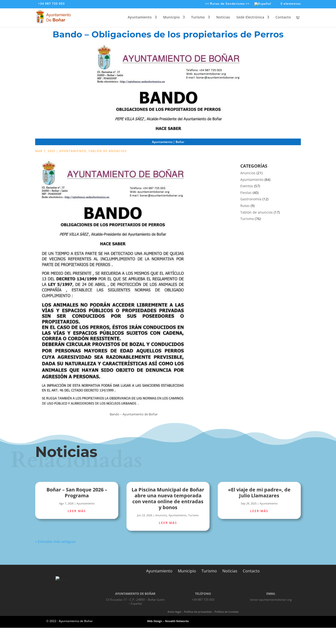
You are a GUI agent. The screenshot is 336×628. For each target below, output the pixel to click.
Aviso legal (174, 611)
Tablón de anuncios (107, 151)
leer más (77, 511)
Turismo (198, 17)
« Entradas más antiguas (55, 541)
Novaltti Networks (177, 621)
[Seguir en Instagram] (272, 621)
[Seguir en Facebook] (260, 621)
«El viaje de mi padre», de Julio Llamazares (259, 492)
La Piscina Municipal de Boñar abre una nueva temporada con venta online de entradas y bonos (168, 498)
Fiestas (246, 192)
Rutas (245, 205)
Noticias (223, 17)
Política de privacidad (198, 611)
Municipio (171, 17)
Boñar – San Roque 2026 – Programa (76, 492)
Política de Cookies (226, 611)
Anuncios (248, 173)
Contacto (283, 17)
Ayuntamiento (140, 17)
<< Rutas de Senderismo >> (227, 4)
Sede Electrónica (250, 17)
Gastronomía (250, 199)
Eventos (246, 186)
